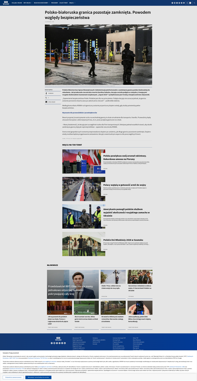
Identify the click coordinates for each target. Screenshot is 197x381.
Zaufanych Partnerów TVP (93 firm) (37, 358)
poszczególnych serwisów (49, 361)
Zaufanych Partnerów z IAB (176, 366)
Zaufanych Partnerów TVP (17, 368)
